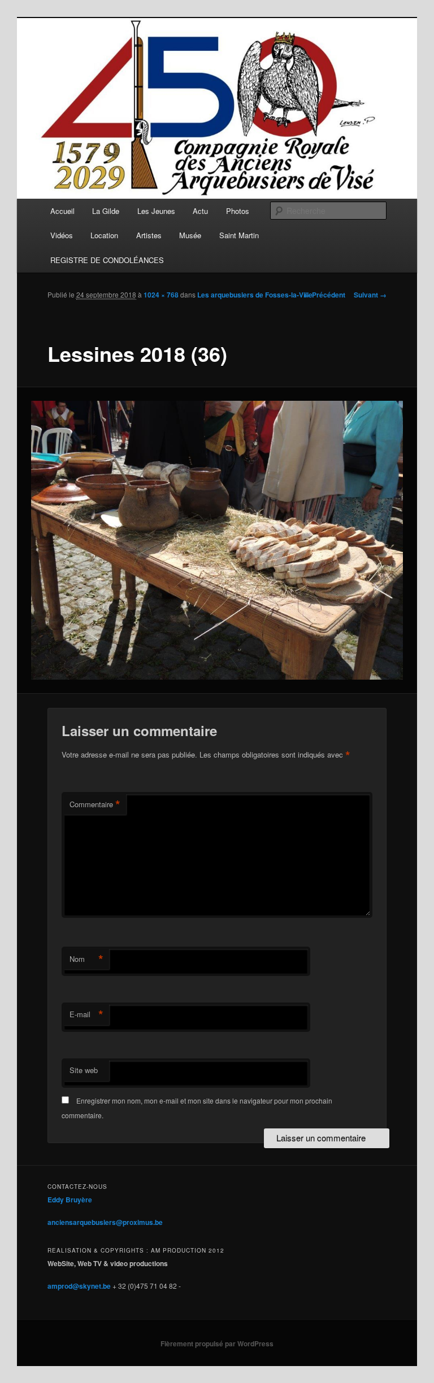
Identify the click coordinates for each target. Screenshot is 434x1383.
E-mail (86, 1014)
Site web (84, 1070)
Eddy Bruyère (69, 1199)
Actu (200, 210)
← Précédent (324, 295)
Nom (86, 959)
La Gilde (105, 210)
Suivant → (370, 295)
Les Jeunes (156, 210)
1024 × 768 (161, 295)
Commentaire (95, 804)
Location (104, 235)
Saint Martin (239, 235)
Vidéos (61, 235)
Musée (190, 235)
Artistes (149, 235)
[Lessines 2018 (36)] (217, 540)
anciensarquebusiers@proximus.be (105, 1222)
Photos (237, 210)
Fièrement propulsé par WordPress (217, 1343)
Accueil (62, 210)
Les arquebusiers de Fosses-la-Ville (255, 295)
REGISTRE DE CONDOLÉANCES (107, 260)
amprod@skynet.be (79, 1286)
